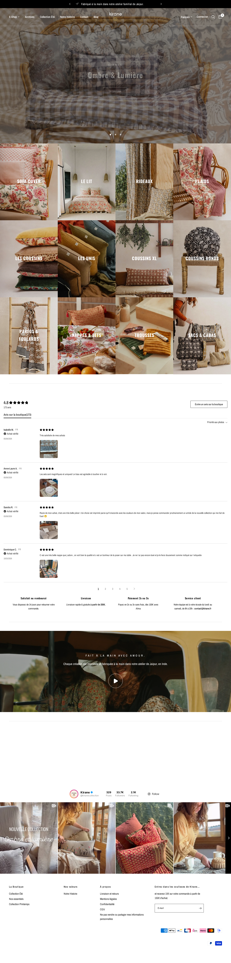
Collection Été (47, 17)
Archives (29, 17)
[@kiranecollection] (74, 794)
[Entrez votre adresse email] (200, 908)
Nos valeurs (71, 886)
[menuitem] (15, 17)
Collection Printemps (19, 904)
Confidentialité (107, 904)
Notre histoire (67, 17)
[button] (115, 87)
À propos (105, 886)
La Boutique (16, 886)
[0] (219, 17)
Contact (84, 17)
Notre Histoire (70, 894)
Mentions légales (108, 899)
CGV (102, 909)
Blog (96, 17)
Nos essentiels (16, 899)
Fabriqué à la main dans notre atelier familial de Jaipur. (137, 4)
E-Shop (13, 17)
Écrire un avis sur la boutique (209, 404)
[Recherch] (213, 17)
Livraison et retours (109, 894)
